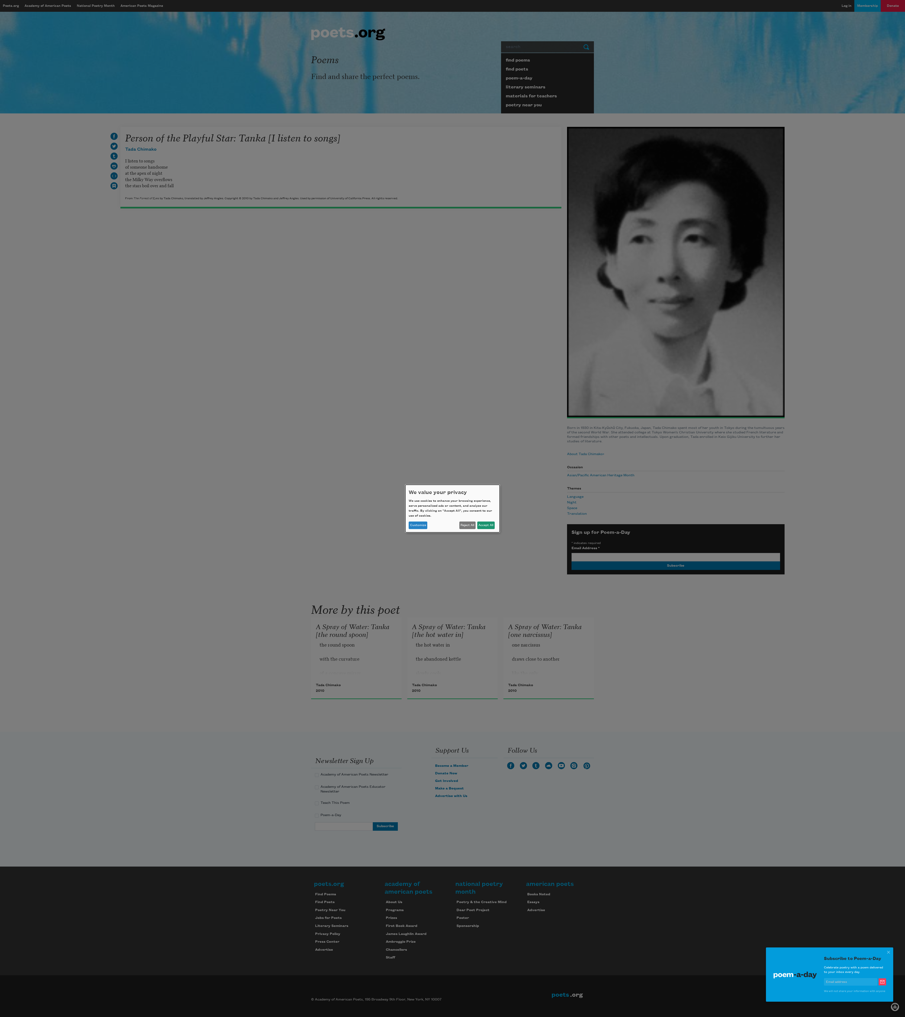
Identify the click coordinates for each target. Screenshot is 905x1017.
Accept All (485, 525)
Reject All (467, 525)
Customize (418, 525)
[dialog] (452, 508)
